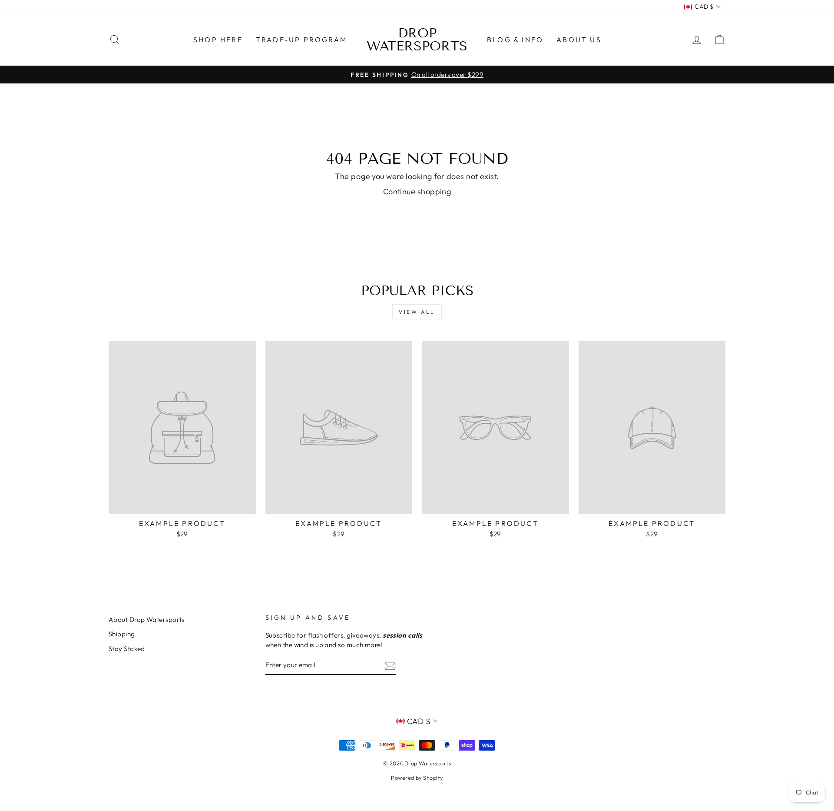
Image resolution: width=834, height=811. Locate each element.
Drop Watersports (417, 39)
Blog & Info (515, 39)
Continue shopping (417, 191)
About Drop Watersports (147, 619)
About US (579, 39)
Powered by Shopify (417, 777)
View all (417, 312)
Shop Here (218, 39)
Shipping (122, 634)
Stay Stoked (127, 649)
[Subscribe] (390, 665)
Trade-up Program (301, 39)
